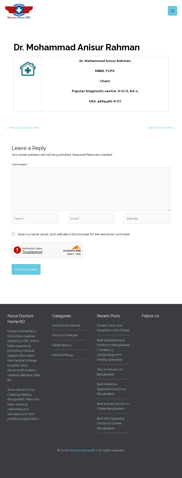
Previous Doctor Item (22, 127)
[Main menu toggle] (172, 11)
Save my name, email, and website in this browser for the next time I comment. (74, 234)
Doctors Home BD (82, 450)
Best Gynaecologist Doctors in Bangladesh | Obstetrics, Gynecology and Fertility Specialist (113, 349)
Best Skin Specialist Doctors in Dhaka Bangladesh (110, 423)
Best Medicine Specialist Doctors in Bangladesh (111, 389)
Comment (20, 164)
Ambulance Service (66, 325)
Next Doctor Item (162, 127)
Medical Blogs (62, 355)
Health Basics (61, 345)
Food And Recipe (64, 335)
